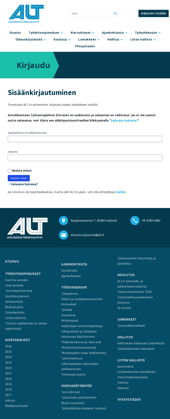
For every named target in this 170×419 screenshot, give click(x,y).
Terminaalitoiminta (18, 291)
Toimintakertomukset (132, 377)
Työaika (66, 310)
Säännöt (123, 388)
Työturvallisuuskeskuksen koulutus (135, 299)
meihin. (121, 192)
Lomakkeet (87, 39)
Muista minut (22, 170)
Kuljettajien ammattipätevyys (82, 326)
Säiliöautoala (14, 301)
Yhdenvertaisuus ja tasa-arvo (81, 342)
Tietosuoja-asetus (73, 374)
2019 (8, 384)
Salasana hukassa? (124, 120)
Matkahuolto (14, 307)
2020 (8, 379)
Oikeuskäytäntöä (29, 39)
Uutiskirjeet (69, 270)
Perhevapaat (70, 320)
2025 (8, 352)
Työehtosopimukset (44, 33)
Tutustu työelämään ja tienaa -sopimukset (26, 326)
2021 (8, 373)
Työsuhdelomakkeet (131, 326)
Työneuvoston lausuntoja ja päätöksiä (136, 260)
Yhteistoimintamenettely (78, 347)
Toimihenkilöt (15, 312)
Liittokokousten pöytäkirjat (136, 372)
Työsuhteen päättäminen (78, 397)
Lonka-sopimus (15, 318)
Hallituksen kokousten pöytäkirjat (141, 343)
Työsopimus (69, 293)
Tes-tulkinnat (70, 392)
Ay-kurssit (124, 308)
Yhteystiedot (85, 46)
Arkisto (10, 400)
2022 (8, 368)
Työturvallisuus (72, 358)
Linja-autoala (14, 285)
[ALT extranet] (26, 13)
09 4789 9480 (151, 220)
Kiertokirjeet (81, 33)
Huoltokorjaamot (17, 296)
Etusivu (15, 33)
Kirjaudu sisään (153, 13)
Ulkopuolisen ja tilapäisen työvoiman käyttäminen (79, 334)
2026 (8, 346)
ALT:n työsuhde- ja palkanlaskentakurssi (132, 283)
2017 (8, 395)
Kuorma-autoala (16, 280)
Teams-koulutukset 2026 (134, 292)
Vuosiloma (68, 315)
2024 (8, 357)
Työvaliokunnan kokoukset (136, 349)
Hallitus (113, 39)
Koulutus (60, 39)
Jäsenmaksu (125, 366)
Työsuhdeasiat (146, 33)
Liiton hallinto (141, 39)
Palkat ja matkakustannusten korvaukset (82, 301)
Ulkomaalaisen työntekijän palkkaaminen (79, 366)
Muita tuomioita (72, 403)
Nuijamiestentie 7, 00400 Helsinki (94, 220)
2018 (8, 389)
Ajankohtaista (113, 33)
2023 (8, 362)
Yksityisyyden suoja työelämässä (83, 353)
